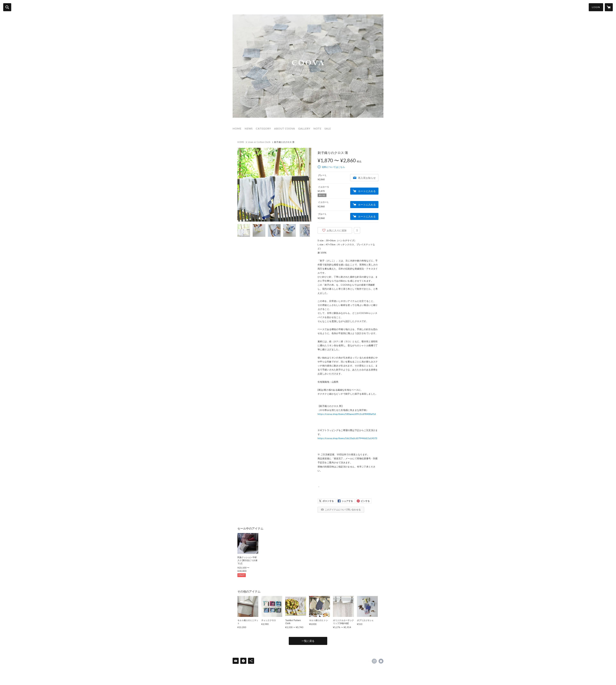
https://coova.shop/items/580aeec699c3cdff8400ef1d (347, 414)
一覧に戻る (308, 640)
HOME (237, 128)
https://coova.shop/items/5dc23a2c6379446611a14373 (347, 438)
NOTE (317, 128)
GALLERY (304, 128)
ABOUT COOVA (284, 128)
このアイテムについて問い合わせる (343, 509)
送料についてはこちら (333, 167)
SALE (328, 128)
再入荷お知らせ (367, 177)
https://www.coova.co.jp (381, 661)
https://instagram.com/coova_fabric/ (374, 661)
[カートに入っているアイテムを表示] (609, 7)
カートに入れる (367, 191)
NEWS (249, 128)
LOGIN (596, 7)
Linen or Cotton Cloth (259, 142)
